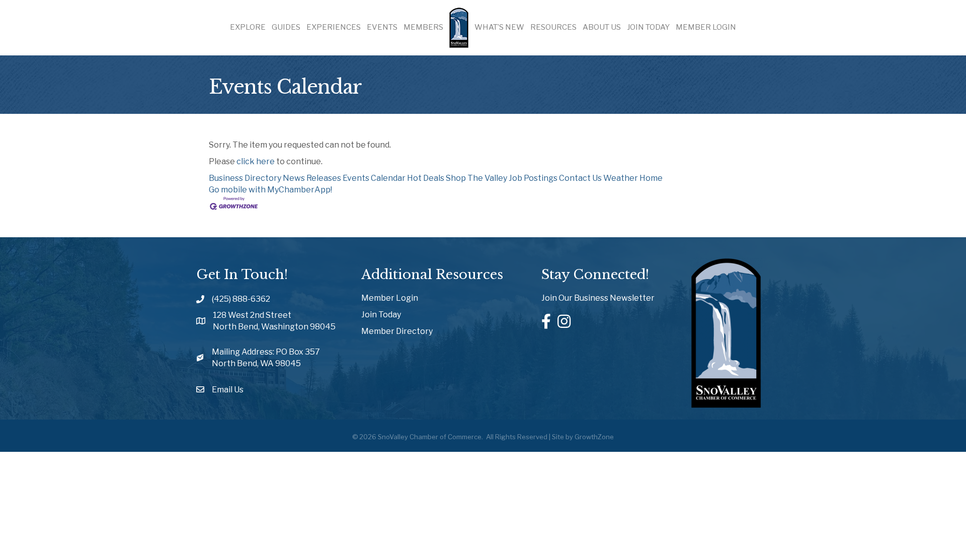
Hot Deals (425, 178)
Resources (553, 27)
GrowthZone (594, 437)
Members (423, 27)
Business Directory (245, 178)
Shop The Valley (476, 178)
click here (255, 161)
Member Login (706, 27)
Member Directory (397, 331)
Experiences (333, 27)
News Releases (312, 178)
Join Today (648, 27)
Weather (620, 178)
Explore (248, 27)
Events (382, 27)
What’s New (499, 27)
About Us (602, 27)
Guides (286, 27)
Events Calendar (374, 178)
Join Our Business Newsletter (598, 298)
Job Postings (533, 178)
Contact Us (580, 178)
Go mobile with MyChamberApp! (270, 189)
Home (651, 178)
